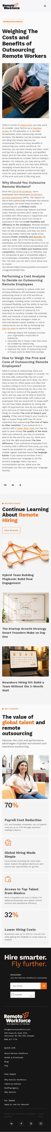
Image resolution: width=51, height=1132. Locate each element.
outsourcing (26, 125)
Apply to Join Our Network (16, 1104)
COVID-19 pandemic (22, 191)
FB (5, 485)
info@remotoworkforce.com (17, 1029)
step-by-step (9, 328)
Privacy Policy (41, 1115)
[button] (45, 6)
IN (13, 485)
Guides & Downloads (13, 1057)
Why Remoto (10, 1092)
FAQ (6, 1066)
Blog (6, 1061)
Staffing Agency (11, 1088)
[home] (11, 6)
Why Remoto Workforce (15, 1080)
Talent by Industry (12, 1084)
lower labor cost (25, 428)
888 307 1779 (10, 1039)
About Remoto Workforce (16, 1053)
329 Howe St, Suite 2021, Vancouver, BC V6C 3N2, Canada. (19, 1034)
